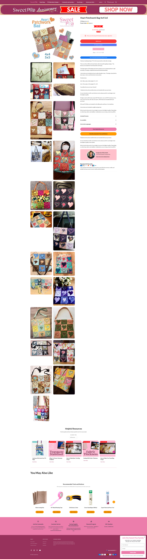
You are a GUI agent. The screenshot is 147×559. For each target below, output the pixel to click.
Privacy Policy (32, 541)
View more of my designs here (103, 156)
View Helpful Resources (98, 129)
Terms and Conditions (33, 543)
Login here (96, 526)
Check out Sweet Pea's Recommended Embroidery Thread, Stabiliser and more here (73, 529)
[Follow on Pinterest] (37, 550)
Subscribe (133, 552)
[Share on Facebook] (97, 53)
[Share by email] (103, 53)
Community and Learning (68, 2)
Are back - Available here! (108, 526)
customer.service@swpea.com (55, 530)
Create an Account (33, 545)
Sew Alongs (80, 2)
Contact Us (44, 543)
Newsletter (44, 545)
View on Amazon (39, 511)
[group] (73, 9)
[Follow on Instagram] (34, 550)
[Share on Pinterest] (101, 53)
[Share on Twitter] (99, 53)
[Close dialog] (144, 537)
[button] (98, 45)
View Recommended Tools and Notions (98, 133)
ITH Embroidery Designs (53, 2)
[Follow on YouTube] (40, 550)
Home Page (42, 2)
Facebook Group (41, 526)
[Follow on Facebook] (31, 550)
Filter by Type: (73, 434)
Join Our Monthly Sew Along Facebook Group (98, 57)
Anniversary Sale (90, 2)
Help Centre (44, 541)
